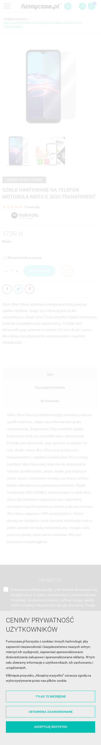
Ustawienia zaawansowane (51, 711)
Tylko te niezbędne (50, 696)
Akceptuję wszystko (50, 727)
